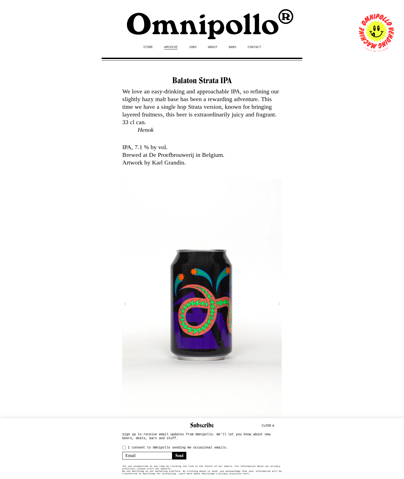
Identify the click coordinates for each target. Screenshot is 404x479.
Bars (232, 47)
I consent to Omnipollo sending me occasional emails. (178, 448)
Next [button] (279, 304)
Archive (171, 47)
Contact (254, 47)
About (212, 47)
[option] (202, 303)
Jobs (193, 47)
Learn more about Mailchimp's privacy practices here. (214, 473)
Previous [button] (125, 304)
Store (148, 47)
